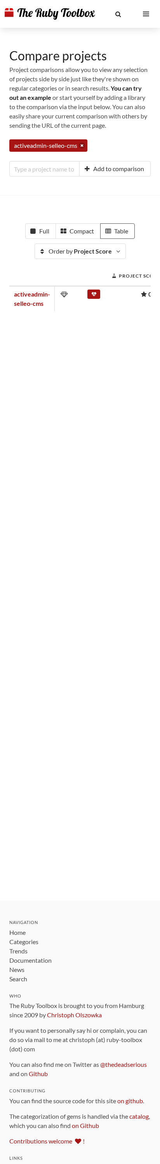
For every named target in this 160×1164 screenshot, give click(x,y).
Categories (23, 941)
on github (130, 1100)
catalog (139, 1116)
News (16, 969)
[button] (118, 14)
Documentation (30, 960)
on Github (85, 1125)
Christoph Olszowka (74, 1014)
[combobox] (44, 169)
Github (38, 1073)
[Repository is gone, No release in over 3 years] (93, 296)
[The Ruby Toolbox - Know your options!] (50, 14)
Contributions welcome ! (47, 1141)
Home (17, 932)
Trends (18, 951)
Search (18, 978)
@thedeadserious (123, 1064)
